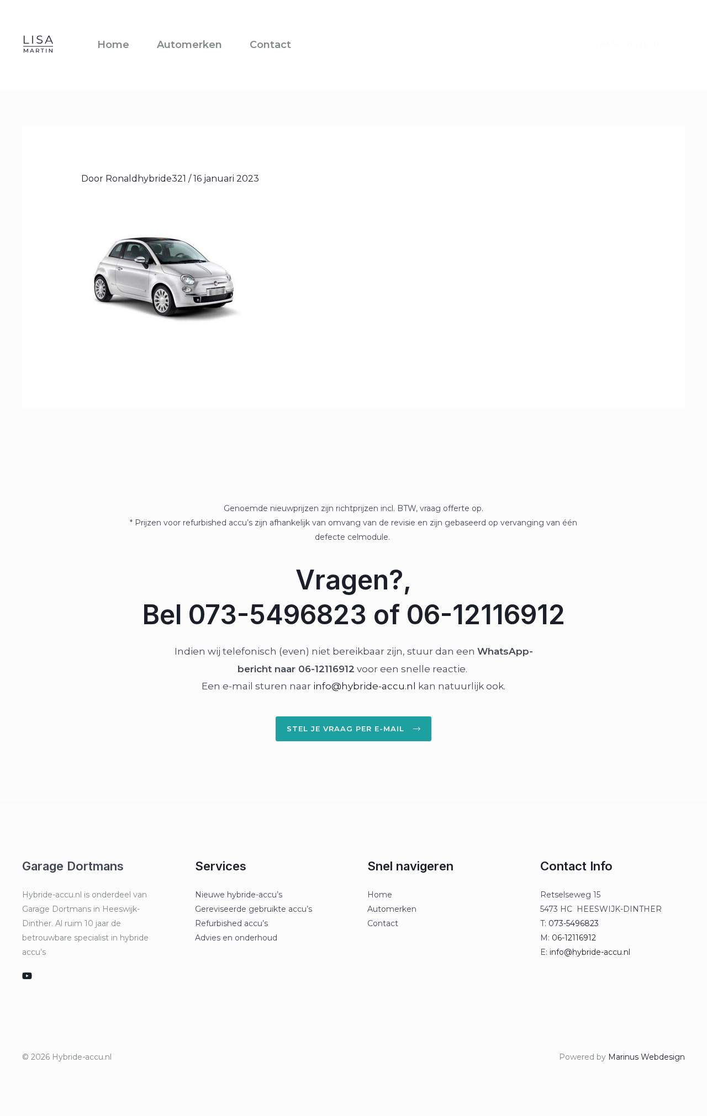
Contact (270, 45)
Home (113, 45)
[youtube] (27, 976)
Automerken (189, 45)
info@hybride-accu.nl (364, 686)
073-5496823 (573, 923)
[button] (621, 44)
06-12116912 (574, 938)
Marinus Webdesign (646, 1057)
